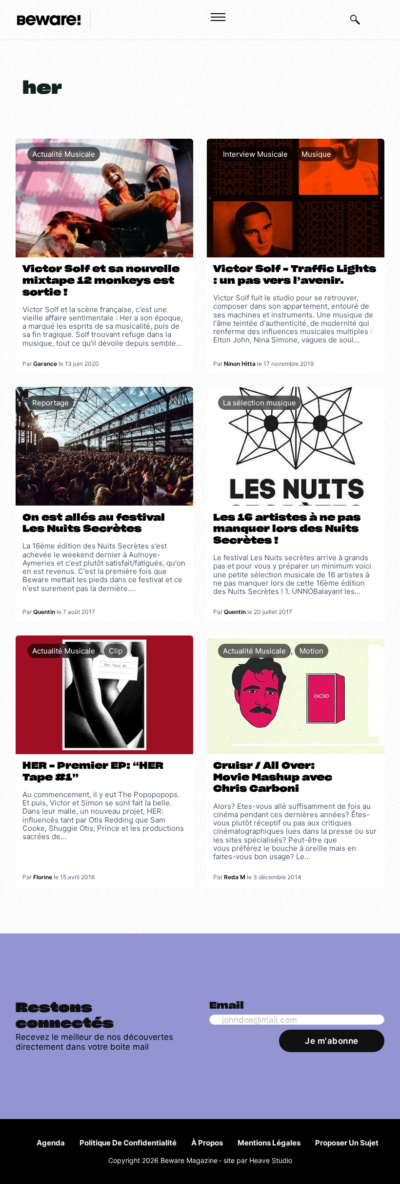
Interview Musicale (255, 154)
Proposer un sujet (347, 1143)
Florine (42, 877)
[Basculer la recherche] (355, 19)
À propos (207, 1143)
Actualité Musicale (63, 154)
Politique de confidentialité (128, 1143)
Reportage (50, 402)
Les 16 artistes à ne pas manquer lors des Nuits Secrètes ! (286, 529)
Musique (316, 154)
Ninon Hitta (240, 363)
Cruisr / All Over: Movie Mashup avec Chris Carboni (272, 777)
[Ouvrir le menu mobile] (218, 17)
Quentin (44, 611)
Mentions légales (269, 1143)
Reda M (234, 877)
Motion (311, 650)
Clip (115, 650)
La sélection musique (259, 402)
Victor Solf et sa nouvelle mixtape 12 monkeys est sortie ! (101, 280)
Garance (45, 363)
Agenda (51, 1143)
